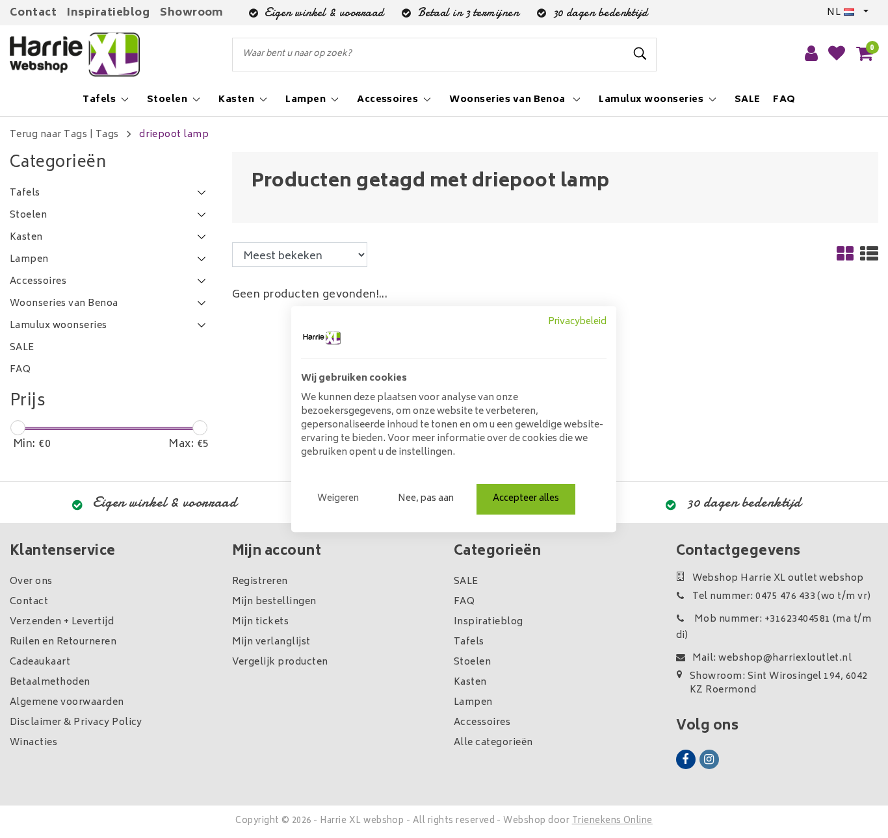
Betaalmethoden (50, 682)
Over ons (31, 582)
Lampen (473, 702)
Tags (107, 135)
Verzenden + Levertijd (62, 622)
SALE (466, 582)
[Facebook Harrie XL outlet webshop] (686, 759)
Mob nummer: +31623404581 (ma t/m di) (774, 627)
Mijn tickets (260, 622)
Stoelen (472, 662)
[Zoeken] (641, 54)
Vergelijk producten (280, 662)
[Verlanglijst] (836, 54)
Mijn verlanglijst (271, 642)
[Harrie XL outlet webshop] (75, 54)
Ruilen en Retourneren (63, 642)
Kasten (470, 682)
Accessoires (482, 723)
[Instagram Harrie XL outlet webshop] (709, 759)
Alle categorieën (493, 743)
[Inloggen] (811, 54)
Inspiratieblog (108, 13)
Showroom (192, 13)
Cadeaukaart (40, 662)
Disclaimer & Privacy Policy (76, 723)
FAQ (464, 602)
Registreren (260, 582)
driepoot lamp (174, 135)
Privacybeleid (577, 322)
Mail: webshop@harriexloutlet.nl (772, 658)
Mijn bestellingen (274, 602)
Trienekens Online (612, 821)
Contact (33, 13)
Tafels (469, 642)
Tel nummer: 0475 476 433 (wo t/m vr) (781, 597)
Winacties (33, 743)
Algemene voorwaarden (67, 702)
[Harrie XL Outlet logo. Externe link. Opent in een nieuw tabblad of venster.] (322, 337)
